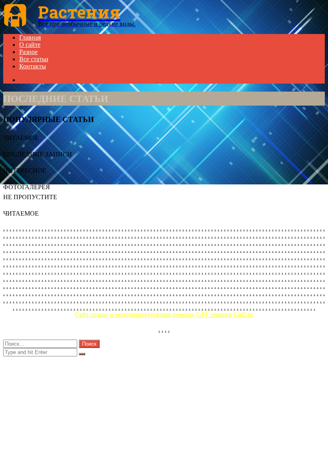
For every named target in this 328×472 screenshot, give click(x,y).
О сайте (29, 44)
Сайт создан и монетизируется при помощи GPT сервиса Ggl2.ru (164, 314)
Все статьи (33, 59)
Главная (30, 37)
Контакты (32, 66)
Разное (28, 51)
